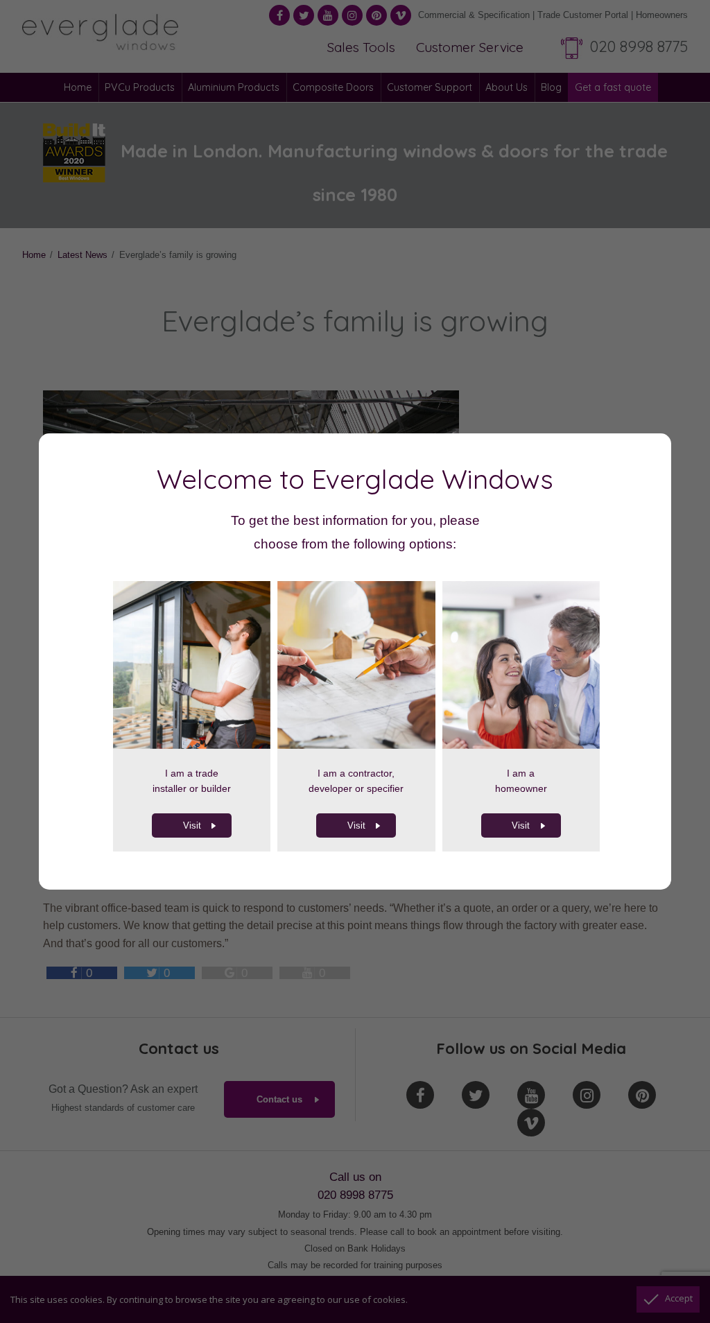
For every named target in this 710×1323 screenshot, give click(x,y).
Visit (192, 825)
